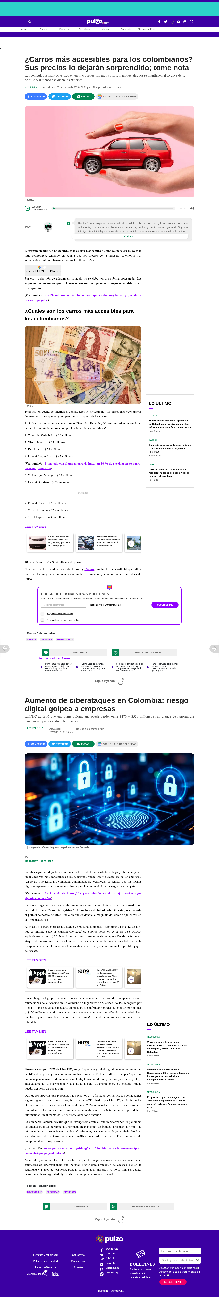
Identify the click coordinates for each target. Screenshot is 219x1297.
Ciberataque (34, 1192)
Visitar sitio (130, 236)
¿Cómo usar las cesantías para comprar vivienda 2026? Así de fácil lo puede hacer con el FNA (93, 667)
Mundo (105, 29)
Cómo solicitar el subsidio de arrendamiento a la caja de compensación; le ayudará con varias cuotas (129, 667)
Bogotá (43, 29)
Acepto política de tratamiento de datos (63, 620)
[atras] (131, 543)
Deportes (64, 29)
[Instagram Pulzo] (185, 23)
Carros (31, 87)
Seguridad (53, 1192)
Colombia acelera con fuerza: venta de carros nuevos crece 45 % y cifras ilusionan (170, 448)
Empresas (70, 1192)
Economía (126, 29)
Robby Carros (65, 639)
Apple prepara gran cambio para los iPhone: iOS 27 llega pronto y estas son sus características (59, 976)
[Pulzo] (98, 22)
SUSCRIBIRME (165, 605)
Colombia (46, 639)
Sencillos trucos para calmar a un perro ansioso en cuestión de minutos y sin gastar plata (165, 667)
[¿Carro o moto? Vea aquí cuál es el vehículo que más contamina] (135, 543)
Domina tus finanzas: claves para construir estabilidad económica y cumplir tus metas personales (58, 667)
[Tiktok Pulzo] (172, 23)
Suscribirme (173, 1282)
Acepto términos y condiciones (60, 614)
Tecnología (84, 29)
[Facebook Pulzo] (159, 23)
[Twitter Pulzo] (166, 23)
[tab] (74, 652)
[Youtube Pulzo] (179, 23)
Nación (23, 29)
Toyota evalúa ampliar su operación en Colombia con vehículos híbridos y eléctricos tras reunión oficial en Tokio (170, 424)
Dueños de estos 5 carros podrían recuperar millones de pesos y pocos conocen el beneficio (169, 472)
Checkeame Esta (146, 29)
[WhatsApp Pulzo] (191, 23)
